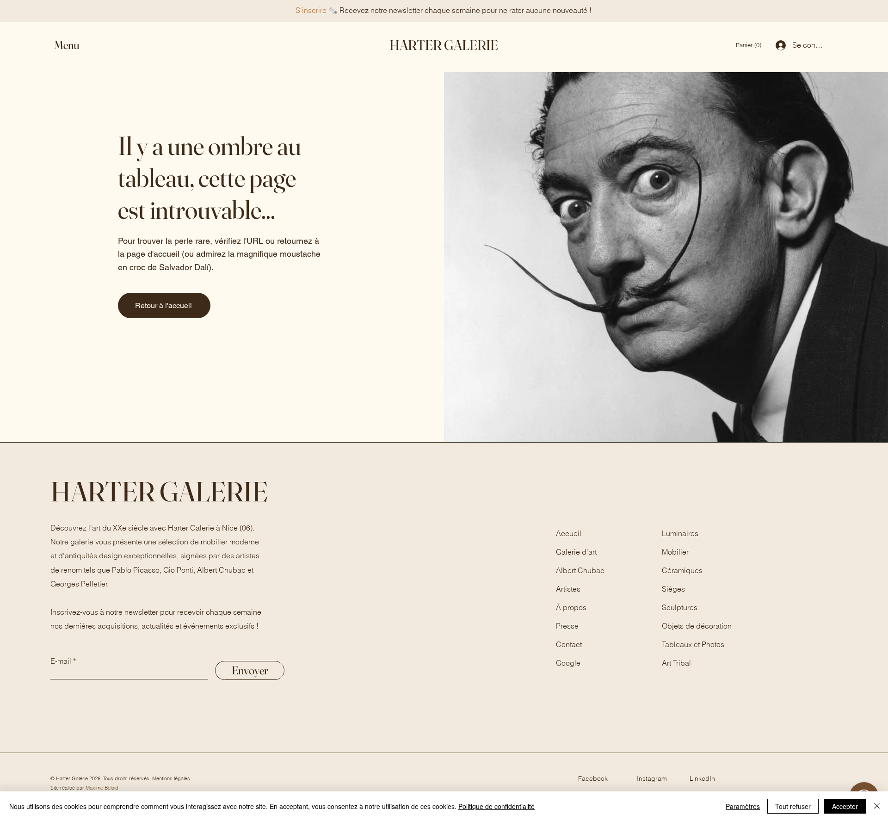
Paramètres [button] (743, 806)
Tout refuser (793, 806)
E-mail (60, 661)
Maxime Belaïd (102, 787)
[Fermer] (876, 806)
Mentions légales (171, 778)
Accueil (568, 533)
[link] (749, 45)
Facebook (593, 778)
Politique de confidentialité (496, 806)
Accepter (845, 806)
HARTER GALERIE (443, 45)
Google (568, 662)
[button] (75, 45)
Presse (567, 625)
